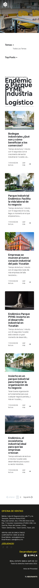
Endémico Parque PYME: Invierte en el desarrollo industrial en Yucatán (19, 319)
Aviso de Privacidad (30, 569)
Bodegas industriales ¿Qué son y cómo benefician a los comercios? (19, 139)
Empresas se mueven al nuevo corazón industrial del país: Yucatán (19, 259)
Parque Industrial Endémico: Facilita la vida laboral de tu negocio (19, 200)
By (26, 576)
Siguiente (27, 497)
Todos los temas (19, 48)
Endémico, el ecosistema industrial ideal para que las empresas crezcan (17, 445)
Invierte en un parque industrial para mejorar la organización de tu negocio (18, 382)
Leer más (23, 164)
